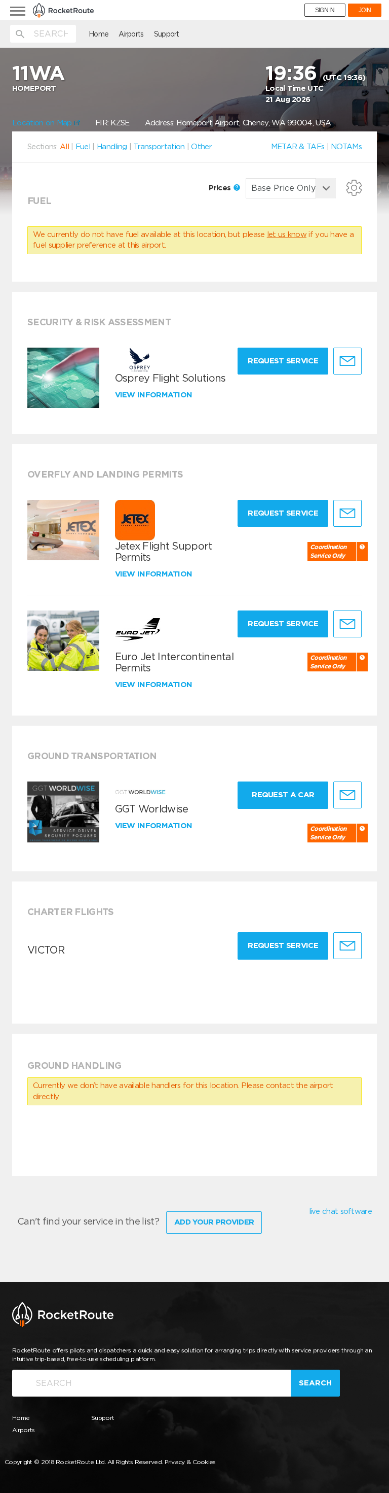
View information (154, 394)
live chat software (340, 1211)
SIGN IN (325, 10)
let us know (286, 234)
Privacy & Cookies (190, 1462)
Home (98, 34)
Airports (131, 34)
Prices (221, 187)
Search (315, 1382)
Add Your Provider (214, 1222)
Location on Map (43, 122)
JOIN (365, 10)
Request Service (283, 360)
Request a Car (283, 794)
